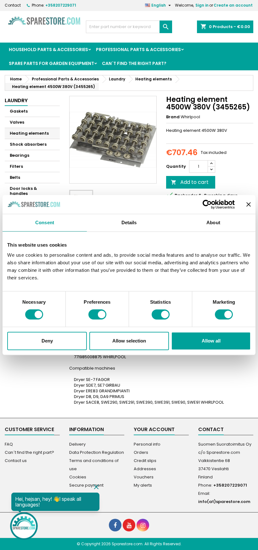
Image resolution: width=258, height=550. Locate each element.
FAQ (9, 444)
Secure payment (86, 485)
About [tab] (213, 222)
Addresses (145, 469)
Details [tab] (129, 222)
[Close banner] (248, 204)
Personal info (147, 444)
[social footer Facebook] (115, 525)
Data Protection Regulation (96, 452)
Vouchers (144, 477)
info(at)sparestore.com (224, 502)
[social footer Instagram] (143, 525)
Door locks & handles (23, 190)
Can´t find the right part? (134, 63)
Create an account (233, 5)
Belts (15, 177)
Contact (13, 5)
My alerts (143, 485)
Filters (16, 166)
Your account (154, 429)
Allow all (211, 340)
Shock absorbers (28, 144)
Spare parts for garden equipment (51, 63)
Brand (173, 117)
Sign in (202, 5)
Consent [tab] (44, 222)
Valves (17, 122)
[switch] (97, 314)
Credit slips (145, 461)
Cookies (77, 477)
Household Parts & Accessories (48, 49)
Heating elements (29, 133)
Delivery (77, 444)
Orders (141, 452)
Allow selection (129, 340)
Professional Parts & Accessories (138, 49)
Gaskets (19, 111)
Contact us (16, 461)
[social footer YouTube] (129, 525)
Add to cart (190, 182)
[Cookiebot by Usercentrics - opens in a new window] (207, 204)
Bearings (19, 155)
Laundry (16, 100)
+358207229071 (60, 5)
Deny (47, 340)
